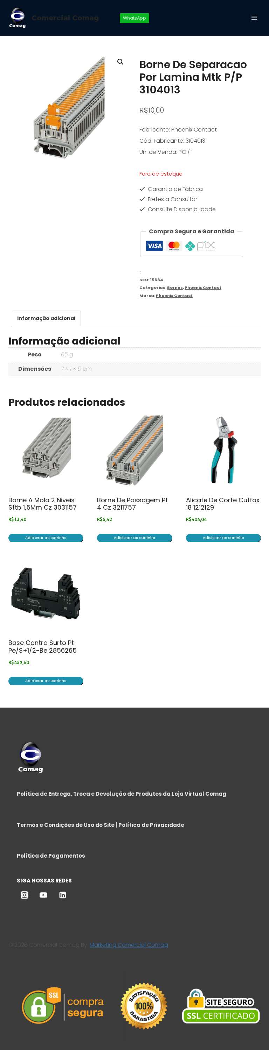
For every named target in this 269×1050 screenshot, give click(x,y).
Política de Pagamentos (51, 855)
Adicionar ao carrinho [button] (45, 537)
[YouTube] (43, 895)
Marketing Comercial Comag (129, 945)
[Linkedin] (62, 895)
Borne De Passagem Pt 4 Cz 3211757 (132, 504)
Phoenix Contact (203, 287)
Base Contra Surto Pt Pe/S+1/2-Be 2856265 (42, 646)
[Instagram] (24, 895)
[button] (120, 62)
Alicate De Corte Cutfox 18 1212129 (223, 504)
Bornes (175, 287)
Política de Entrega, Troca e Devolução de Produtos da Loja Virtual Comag (121, 793)
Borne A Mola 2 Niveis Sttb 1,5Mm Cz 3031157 (42, 504)
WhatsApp (134, 18)
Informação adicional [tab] (46, 318)
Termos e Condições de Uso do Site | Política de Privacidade (100, 825)
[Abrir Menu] (254, 17)
